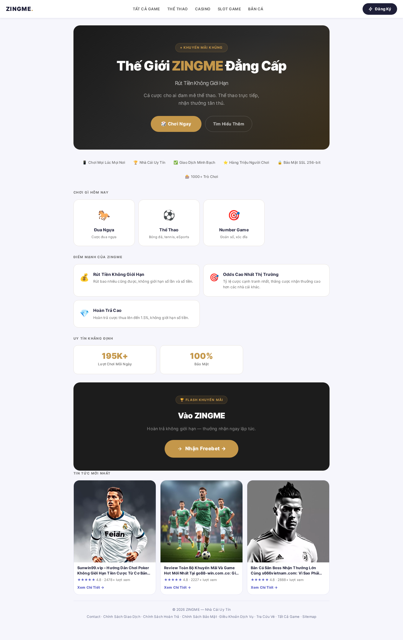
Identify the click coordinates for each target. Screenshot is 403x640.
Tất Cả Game (146, 9)
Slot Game (229, 9)
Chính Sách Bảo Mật (199, 617)
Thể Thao (177, 9)
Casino (203, 9)
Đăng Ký (383, 8)
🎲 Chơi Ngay (176, 124)
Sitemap (309, 617)
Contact (93, 617)
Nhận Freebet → (205, 448)
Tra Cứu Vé (265, 617)
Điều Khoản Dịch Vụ (236, 617)
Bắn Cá (255, 9)
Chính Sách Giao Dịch (121, 617)
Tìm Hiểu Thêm (228, 123)
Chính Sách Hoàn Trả (161, 617)
